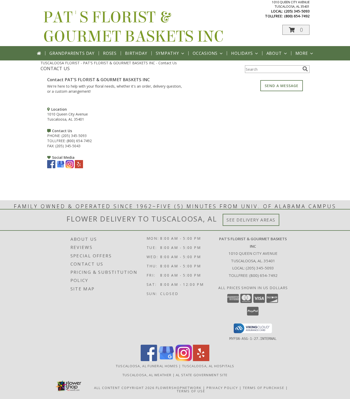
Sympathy (167, 53)
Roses (110, 53)
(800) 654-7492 (297, 16)
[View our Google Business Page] (60, 166)
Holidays (242, 53)
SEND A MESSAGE (281, 85)
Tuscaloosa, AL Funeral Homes (147, 366)
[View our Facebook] (51, 166)
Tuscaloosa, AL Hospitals (208, 366)
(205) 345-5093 (297, 11)
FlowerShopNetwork (179, 387)
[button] (296, 30)
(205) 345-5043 (67, 145)
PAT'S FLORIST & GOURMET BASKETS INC (133, 27)
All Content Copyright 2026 (124, 387)
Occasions (205, 53)
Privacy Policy (222, 387)
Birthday (136, 53)
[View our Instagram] (70, 166)
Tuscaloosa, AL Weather (147, 375)
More (301, 53)
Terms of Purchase (263, 387)
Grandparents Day (72, 53)
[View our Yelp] (79, 166)
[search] (305, 69)
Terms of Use (191, 391)
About (274, 53)
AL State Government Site (202, 375)
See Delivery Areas (251, 220)
